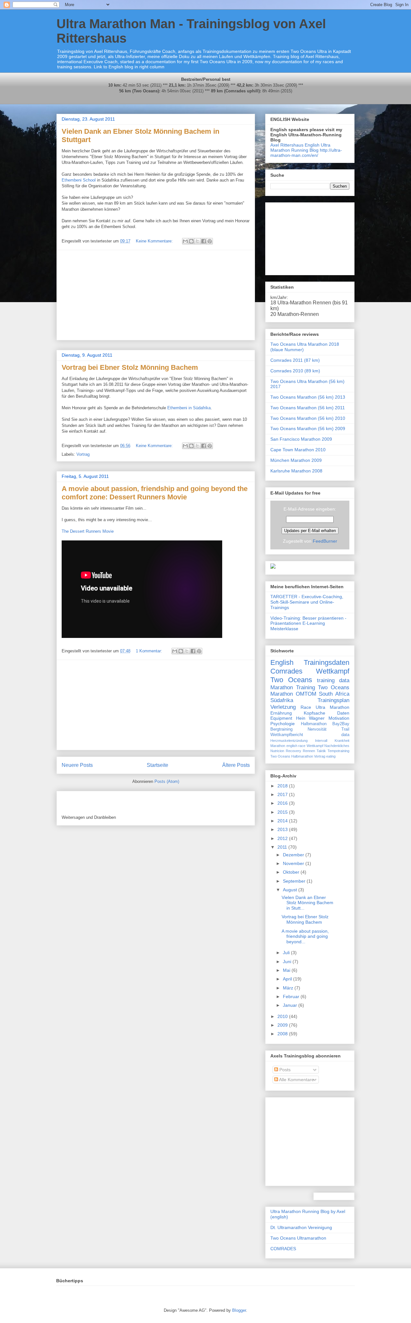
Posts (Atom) (166, 781)
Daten (343, 713)
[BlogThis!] (191, 241)
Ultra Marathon (332, 707)
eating (331, 756)
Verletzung (283, 707)
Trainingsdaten (326, 662)
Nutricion (277, 751)
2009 (283, 1025)
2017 (283, 794)
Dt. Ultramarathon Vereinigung (301, 1227)
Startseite (157, 765)
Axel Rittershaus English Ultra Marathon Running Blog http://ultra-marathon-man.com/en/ (306, 150)
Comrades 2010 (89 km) (295, 370)
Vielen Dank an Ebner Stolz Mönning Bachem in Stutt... (307, 903)
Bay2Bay (340, 724)
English (281, 662)
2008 (283, 1033)
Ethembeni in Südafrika (189, 407)
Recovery (293, 751)
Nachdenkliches (336, 746)
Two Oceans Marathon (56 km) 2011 (307, 407)
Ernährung (281, 713)
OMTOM (306, 694)
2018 (283, 785)
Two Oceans (291, 680)
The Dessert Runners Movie (88, 531)
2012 (283, 838)
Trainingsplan (333, 700)
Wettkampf (332, 671)
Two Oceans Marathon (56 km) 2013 (307, 397)
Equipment (281, 718)
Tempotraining (338, 751)
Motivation (338, 718)
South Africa (334, 694)
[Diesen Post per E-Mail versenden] (185, 241)
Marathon (281, 687)
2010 (283, 1016)
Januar (290, 1005)
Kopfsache (314, 713)
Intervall (321, 740)
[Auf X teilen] (197, 241)
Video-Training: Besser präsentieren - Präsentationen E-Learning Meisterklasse (308, 623)
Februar (292, 996)
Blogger (239, 1310)
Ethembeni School (79, 180)
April (288, 978)
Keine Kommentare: (155, 241)
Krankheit (342, 740)
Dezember (294, 854)
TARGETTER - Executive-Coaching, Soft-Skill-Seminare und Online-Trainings (306, 602)
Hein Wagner (310, 718)
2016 (283, 803)
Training (305, 687)
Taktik (321, 751)
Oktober (292, 872)
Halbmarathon (314, 724)
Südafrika (281, 700)
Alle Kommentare (296, 1079)
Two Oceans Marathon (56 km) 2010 (307, 418)
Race (306, 707)
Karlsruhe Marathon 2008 (296, 470)
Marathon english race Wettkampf (296, 746)
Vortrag (83, 454)
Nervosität (317, 729)
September (295, 881)
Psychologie (282, 723)
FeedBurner (325, 541)
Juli (287, 952)
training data (333, 680)
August (290, 889)
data (345, 735)
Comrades (286, 671)
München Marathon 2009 (296, 460)
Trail (345, 729)
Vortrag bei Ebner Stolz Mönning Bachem (130, 367)
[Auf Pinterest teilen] (209, 241)
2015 (283, 812)
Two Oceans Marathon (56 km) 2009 (307, 428)
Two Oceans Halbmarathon (291, 756)
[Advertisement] (156, 295)
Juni (288, 961)
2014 (283, 820)
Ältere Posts (236, 765)
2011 (282, 847)
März (288, 987)
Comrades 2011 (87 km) (295, 360)
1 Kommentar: (149, 651)
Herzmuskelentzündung (289, 740)
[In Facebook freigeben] (203, 241)
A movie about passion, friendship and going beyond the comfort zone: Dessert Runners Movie (155, 493)
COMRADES (283, 1248)
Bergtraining (281, 729)
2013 (283, 829)
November (294, 863)
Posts (284, 1069)
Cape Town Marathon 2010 (298, 449)
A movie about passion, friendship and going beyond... (305, 937)
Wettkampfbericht (286, 735)
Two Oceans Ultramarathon (298, 1238)
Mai (287, 970)
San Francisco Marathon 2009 (301, 439)
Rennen (309, 751)
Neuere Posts (77, 765)
